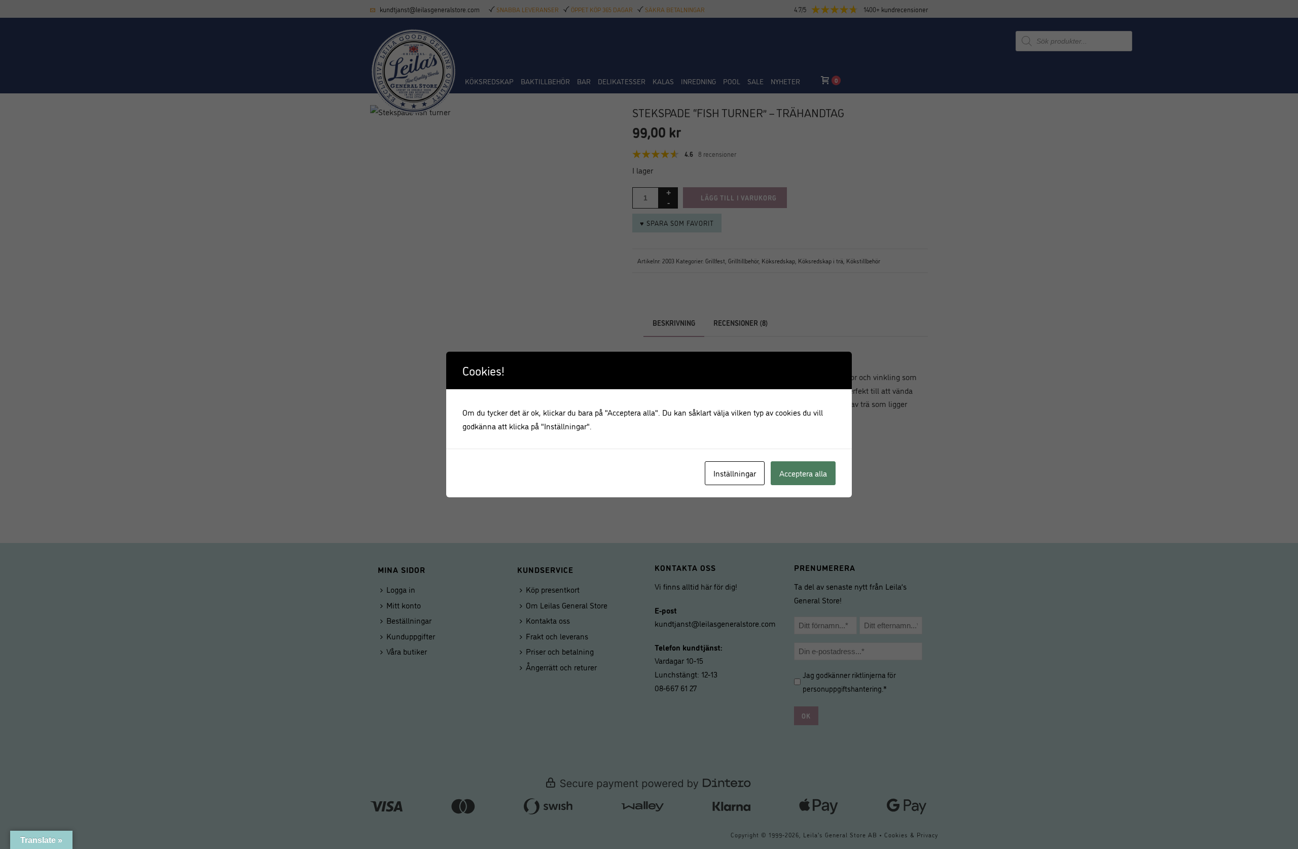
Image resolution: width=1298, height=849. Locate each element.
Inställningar (734, 473)
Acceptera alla (803, 473)
